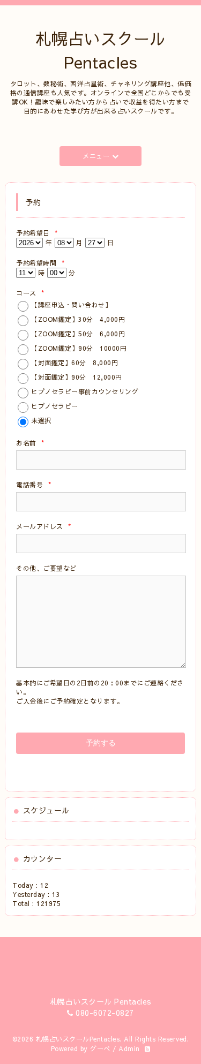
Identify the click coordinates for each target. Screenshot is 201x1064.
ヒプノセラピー (54, 406)
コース (30, 293)
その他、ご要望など (46, 568)
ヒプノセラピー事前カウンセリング (84, 391)
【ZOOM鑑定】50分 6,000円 (78, 333)
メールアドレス (43, 526)
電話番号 (33, 484)
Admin (129, 1048)
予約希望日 (37, 233)
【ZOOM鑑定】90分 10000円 (78, 348)
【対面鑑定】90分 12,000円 (76, 377)
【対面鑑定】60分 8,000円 (74, 362)
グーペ (100, 1048)
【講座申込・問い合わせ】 (71, 304)
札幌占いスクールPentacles (78, 1039)
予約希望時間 (40, 263)
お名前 (30, 443)
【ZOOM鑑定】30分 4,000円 (78, 319)
